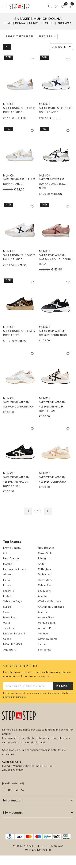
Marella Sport (46, 623)
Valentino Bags (12, 601)
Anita (41, 564)
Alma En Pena (46, 628)
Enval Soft (44, 590)
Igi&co (7, 596)
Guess (7, 639)
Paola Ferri (9, 617)
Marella (7, 564)
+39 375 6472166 (12, 770)
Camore (43, 612)
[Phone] (22, 790)
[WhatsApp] (16, 790)
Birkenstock (45, 580)
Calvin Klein (45, 585)
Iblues (7, 585)
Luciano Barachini (14, 633)
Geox (6, 612)
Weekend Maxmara (49, 601)
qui (23, 696)
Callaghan (44, 569)
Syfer (47, 850)
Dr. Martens (45, 574)
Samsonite (44, 649)
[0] (63, 6)
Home (7, 23)
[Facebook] (4, 790)
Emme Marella (12, 548)
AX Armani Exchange (51, 606)
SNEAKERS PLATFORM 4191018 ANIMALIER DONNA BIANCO (52, 407)
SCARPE (48, 23)
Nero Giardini (11, 558)
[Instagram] (9, 790)
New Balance (46, 548)
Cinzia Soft (44, 553)
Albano (7, 574)
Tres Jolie (8, 628)
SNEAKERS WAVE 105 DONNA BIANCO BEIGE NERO (52, 184)
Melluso (43, 633)
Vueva (6, 623)
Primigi (42, 558)
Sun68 (7, 606)
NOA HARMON (12, 644)
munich (34, 23)
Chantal (43, 596)
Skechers (8, 590)
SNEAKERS (64, 23)
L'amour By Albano (15, 569)
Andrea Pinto (46, 617)
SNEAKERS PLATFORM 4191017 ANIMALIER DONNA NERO (16, 482)
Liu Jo (6, 580)
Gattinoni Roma (47, 639)
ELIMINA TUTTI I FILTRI (19, 36)
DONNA (20, 23)
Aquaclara (9, 649)
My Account (12, 812)
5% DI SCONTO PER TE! (20, 666)
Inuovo (42, 644)
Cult (5, 553)
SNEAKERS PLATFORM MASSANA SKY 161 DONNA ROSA (55, 260)
